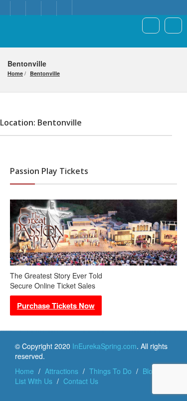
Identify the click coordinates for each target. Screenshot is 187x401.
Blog (150, 371)
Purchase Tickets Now (56, 305)
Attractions (61, 371)
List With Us (33, 381)
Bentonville (45, 73)
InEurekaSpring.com (104, 346)
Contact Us (80, 381)
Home (15, 73)
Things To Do (110, 371)
